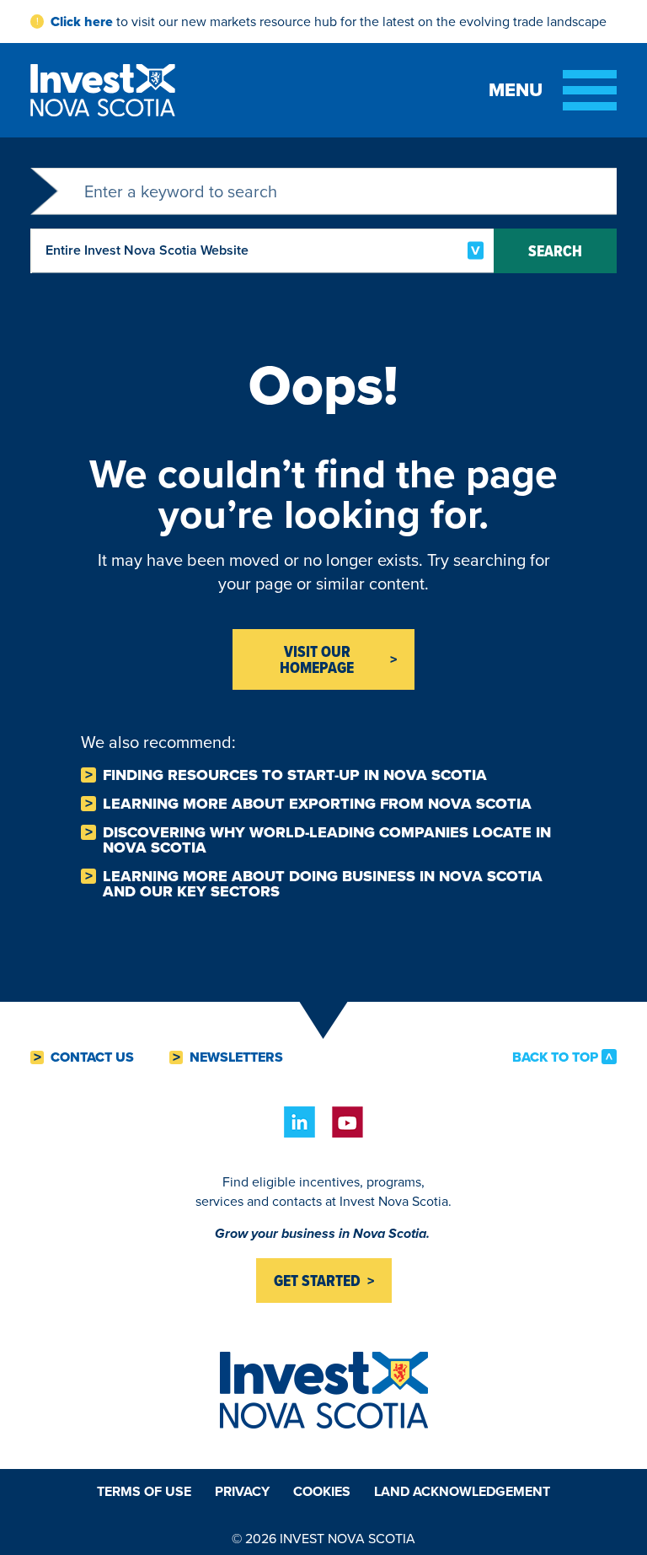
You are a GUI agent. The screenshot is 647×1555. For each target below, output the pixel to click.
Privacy (242, 1491)
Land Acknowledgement (462, 1491)
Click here (82, 21)
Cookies (321, 1491)
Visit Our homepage (317, 659)
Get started (317, 1280)
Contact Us (92, 1057)
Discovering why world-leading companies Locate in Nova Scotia (327, 840)
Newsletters (236, 1057)
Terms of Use (144, 1491)
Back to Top (555, 1056)
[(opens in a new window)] (299, 1122)
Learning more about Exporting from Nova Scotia (317, 803)
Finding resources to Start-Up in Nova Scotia (295, 775)
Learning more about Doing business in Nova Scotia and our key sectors (323, 884)
